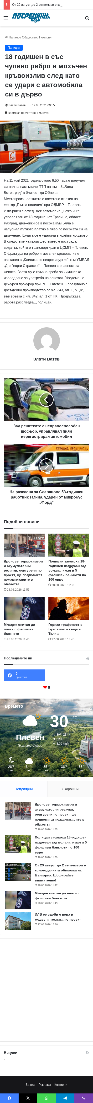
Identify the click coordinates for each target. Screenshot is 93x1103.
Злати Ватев (17, 105)
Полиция (45, 37)
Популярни (24, 789)
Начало (14, 37)
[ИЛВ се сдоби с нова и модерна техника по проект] (18, 921)
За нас (30, 1085)
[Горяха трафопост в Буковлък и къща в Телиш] (68, 608)
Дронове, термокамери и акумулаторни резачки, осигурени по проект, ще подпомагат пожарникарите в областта (59, 814)
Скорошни (70, 789)
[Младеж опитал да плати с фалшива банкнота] (24, 608)
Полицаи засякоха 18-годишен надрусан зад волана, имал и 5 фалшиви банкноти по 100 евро (67, 570)
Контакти (60, 1085)
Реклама (45, 1085)
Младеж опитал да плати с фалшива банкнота (19, 629)
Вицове (10, 1053)
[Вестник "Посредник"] (31, 18)
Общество (29, 37)
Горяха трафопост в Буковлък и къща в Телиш (65, 629)
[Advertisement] (46, 990)
